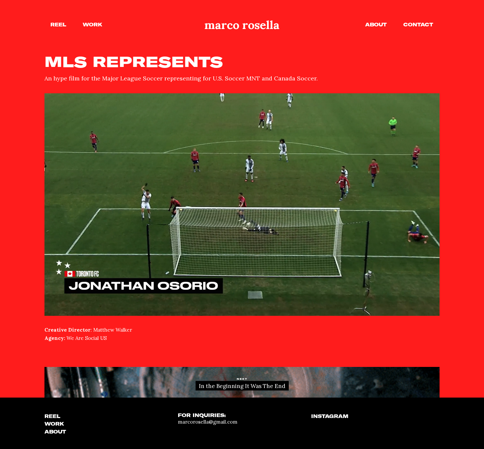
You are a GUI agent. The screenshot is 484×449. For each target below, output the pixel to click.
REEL (52, 416)
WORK (54, 424)
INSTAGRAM (329, 416)
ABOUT (55, 432)
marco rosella (242, 25)
